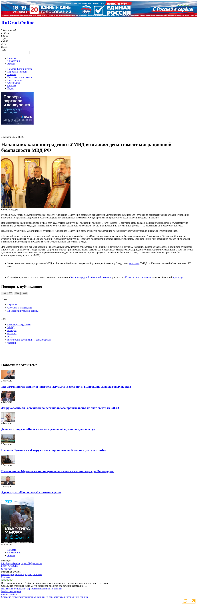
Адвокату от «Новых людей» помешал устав (31, 492)
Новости (11, 58)
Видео (10, 88)
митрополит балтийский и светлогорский (29, 339)
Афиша (11, 63)
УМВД (10, 327)
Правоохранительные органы (22, 310)
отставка (11, 333)
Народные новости (17, 71)
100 (4, 293)
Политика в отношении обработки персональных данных (31, 588)
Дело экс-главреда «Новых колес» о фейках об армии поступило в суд (48, 429)
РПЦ (9, 336)
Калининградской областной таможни (90, 277)
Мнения (11, 74)
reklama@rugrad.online (12, 574)
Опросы (11, 85)
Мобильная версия (11, 591)
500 (10, 293)
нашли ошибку (9, 594)
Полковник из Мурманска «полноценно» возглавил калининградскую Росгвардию (57, 471)
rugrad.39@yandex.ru (31, 563)
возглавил (134, 263)
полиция (11, 330)
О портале (6, 569)
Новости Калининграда (19, 69)
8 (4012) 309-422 (9, 566)
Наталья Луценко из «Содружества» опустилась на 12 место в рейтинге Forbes (53, 450)
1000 (17, 293)
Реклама (5, 577)
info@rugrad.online (10, 563)
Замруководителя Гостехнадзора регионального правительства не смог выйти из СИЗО (60, 407)
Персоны (12, 304)
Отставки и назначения (19, 307)
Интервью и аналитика (19, 77)
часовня (11, 342)
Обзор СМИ (13, 82)
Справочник (13, 61)
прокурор (178, 277)
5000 (24, 293)
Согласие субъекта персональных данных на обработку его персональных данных (44, 597)
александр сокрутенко (18, 324)
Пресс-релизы (14, 80)
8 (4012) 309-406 (33, 574)
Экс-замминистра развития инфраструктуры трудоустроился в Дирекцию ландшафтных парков (66, 386)
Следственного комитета (138, 277)
